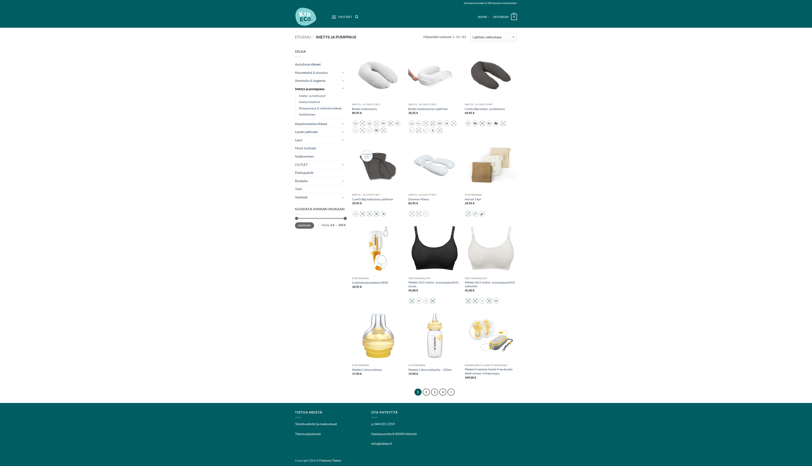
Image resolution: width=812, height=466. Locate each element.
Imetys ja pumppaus (310, 89)
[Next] (451, 392)
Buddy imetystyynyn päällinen (428, 109)
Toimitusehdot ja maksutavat (316, 424)
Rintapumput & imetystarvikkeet (320, 108)
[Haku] (356, 17)
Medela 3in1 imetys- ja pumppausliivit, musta (433, 284)
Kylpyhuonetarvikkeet (311, 124)
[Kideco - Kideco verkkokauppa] (310, 17)
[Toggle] (343, 72)
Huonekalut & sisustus (311, 72)
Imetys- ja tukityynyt (312, 96)
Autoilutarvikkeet (308, 64)
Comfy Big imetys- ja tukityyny (485, 109)
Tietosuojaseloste (308, 434)
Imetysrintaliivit (309, 102)
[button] (505, 17)
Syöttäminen (307, 114)
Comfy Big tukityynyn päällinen (372, 199)
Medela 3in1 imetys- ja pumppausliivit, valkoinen (490, 284)
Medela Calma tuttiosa (367, 369)
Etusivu (303, 37)
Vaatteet (301, 197)
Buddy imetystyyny (364, 109)
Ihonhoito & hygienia (310, 80)
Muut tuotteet (305, 148)
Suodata (304, 225)
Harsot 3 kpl (473, 199)
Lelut (298, 140)
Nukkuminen (304, 156)
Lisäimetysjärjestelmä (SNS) (370, 282)
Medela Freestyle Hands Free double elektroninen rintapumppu (489, 371)
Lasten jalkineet (306, 132)
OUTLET (301, 164)
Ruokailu (301, 181)
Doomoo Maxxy (418, 199)
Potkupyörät (304, 172)
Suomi (482, 17)
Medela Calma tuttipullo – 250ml (430, 369)
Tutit (298, 189)
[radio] (355, 123)
